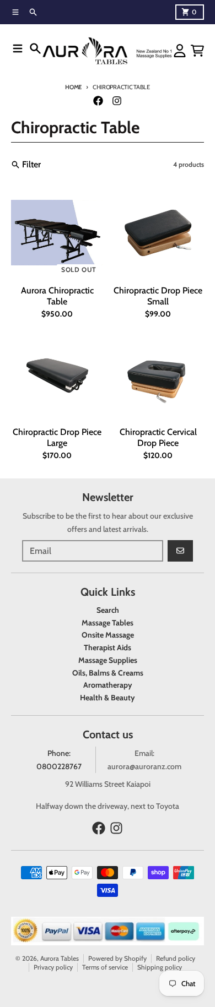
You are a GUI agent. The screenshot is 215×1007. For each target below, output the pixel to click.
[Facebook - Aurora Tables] (98, 101)
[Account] (179, 50)
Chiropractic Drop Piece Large (57, 437)
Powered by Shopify (117, 958)
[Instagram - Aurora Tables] (117, 101)
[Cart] (197, 50)
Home (73, 87)
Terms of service (105, 967)
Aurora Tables (59, 958)
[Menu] (17, 48)
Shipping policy (159, 967)
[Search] (35, 48)
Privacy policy (53, 967)
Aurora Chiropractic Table (57, 296)
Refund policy (175, 958)
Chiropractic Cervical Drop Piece (158, 437)
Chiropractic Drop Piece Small (158, 296)
